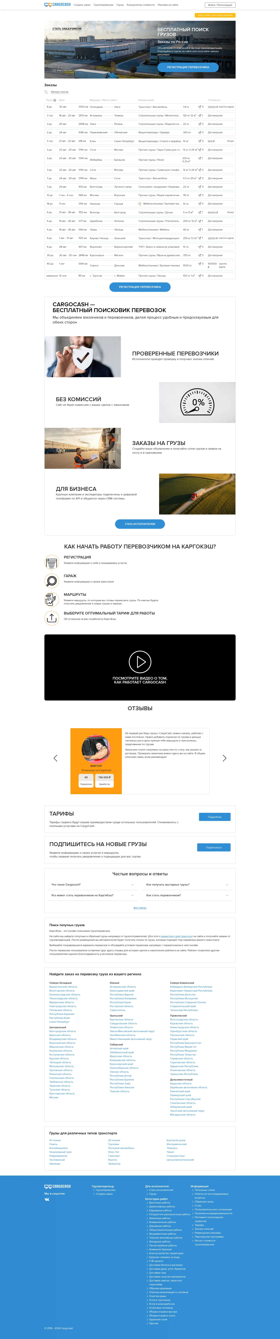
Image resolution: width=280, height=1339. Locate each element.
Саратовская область (182, 1062)
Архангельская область (63, 986)
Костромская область (61, 1054)
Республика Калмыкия (123, 998)
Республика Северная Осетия (188, 1002)
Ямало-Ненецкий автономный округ (131, 1039)
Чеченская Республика (184, 1010)
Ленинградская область (63, 998)
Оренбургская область (183, 1031)
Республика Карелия (61, 1014)
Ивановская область (61, 1046)
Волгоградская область (184, 1019)
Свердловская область (123, 1023)
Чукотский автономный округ (187, 1110)
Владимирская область (62, 1039)
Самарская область (181, 1058)
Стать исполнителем (140, 524)
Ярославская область (62, 1093)
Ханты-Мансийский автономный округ (132, 1031)
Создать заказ (82, 4)
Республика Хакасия (122, 1087)
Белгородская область (62, 1031)
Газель (53, 1144)
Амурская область (181, 1083)
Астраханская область (123, 986)
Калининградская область (64, 994)
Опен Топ (113, 1152)
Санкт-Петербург (59, 1021)
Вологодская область (62, 990)
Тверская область (59, 1085)
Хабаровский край (181, 1107)
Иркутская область (121, 1056)
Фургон (112, 1159)
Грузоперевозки (103, 4)
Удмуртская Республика (184, 1066)
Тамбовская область (61, 1082)
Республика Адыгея (122, 994)
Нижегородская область (184, 1027)
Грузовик (113, 1144)
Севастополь (117, 1010)
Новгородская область (62, 1006)
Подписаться (214, 847)
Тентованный (57, 1159)
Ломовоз (172, 1148)
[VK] (46, 1199)
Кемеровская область (122, 1060)
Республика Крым (120, 1002)
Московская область (61, 1066)
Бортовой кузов (176, 1140)
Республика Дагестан (183, 994)
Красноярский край (121, 1064)
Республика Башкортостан (185, 1043)
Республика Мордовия (183, 1050)
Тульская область (59, 1089)
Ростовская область (121, 1006)
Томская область (119, 1091)
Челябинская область (122, 1035)
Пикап (170, 1152)
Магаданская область (182, 1114)
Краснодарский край (122, 990)
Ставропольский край (183, 1006)
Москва (53, 1097)
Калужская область (60, 1050)
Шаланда (54, 1163)
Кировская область (181, 1023)
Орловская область (60, 1070)
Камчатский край (180, 1091)
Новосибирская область (124, 1068)
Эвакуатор (114, 1163)
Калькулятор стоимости (141, 4)
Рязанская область (60, 1074)
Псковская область (60, 1010)
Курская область (59, 1058)
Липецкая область (60, 1062)
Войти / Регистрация (220, 5)
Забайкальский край (122, 1052)
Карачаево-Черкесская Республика (191, 990)
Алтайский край (119, 1048)
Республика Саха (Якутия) (185, 1099)
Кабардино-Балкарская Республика (191, 986)
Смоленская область (61, 1078)
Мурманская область (61, 1002)
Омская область (119, 1071)
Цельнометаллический (180, 1159)
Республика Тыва (120, 1083)
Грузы (120, 4)
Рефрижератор (58, 1156)
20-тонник (114, 1140)
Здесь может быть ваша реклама (215, 15)
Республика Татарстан (183, 1054)
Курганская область (121, 1019)
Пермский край (179, 1039)
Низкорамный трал (60, 1152)
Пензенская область (182, 1035)
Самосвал (114, 1156)
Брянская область (59, 1035)
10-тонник (55, 1140)
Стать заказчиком (66, 28)
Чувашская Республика (184, 1074)
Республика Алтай (120, 1075)
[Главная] (57, 5)
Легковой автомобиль (121, 1148)
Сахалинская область (182, 1103)
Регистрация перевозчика (188, 67)
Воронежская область (62, 1043)
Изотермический (177, 1144)
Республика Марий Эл (183, 1046)
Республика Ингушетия (184, 998)
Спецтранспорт (176, 1156)
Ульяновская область (182, 1070)
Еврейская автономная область (188, 1087)
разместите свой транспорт (177, 936)
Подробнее (215, 817)
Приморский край (180, 1095)
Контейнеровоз (58, 1148)
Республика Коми (59, 1018)
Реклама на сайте (168, 4)
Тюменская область (121, 1027)
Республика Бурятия (122, 1079)
